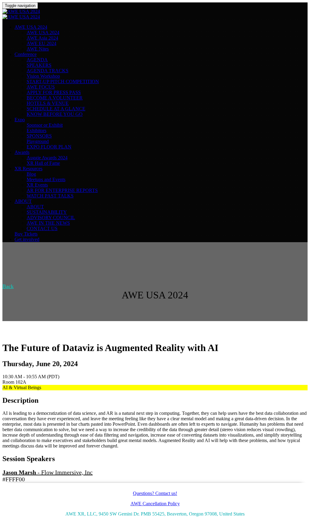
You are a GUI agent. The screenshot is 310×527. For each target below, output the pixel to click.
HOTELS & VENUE (48, 103)
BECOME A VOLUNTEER (55, 97)
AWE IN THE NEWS (48, 223)
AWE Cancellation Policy (155, 503)
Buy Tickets (26, 233)
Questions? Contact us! (155, 493)
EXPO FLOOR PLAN (49, 146)
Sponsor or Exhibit (45, 125)
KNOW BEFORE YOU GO (55, 114)
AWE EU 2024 (41, 43)
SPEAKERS (39, 65)
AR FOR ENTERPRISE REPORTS (62, 190)
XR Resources (28, 168)
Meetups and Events (46, 179)
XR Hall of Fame (43, 163)
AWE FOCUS (41, 86)
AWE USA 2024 (31, 27)
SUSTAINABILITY (47, 212)
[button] (8, 286)
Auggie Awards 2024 (47, 157)
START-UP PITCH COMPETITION (63, 81)
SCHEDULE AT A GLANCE (56, 108)
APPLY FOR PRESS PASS (54, 92)
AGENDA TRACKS (47, 70)
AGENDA (37, 59)
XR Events (37, 184)
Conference (26, 54)
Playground (38, 141)
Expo (20, 119)
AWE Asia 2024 (42, 38)
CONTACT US (42, 228)
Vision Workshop (43, 76)
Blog (31, 174)
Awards (22, 152)
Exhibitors (36, 130)
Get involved (27, 239)
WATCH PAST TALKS (50, 195)
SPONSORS (39, 135)
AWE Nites (38, 48)
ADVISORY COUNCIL (51, 217)
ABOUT (23, 201)
